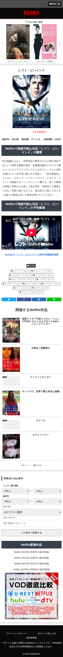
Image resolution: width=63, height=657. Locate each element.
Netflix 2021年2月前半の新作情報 (31, 552)
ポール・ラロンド (32, 284)
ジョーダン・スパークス (21, 275)
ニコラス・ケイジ (46, 279)
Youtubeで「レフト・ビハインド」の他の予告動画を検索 (31, 254)
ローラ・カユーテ (41, 288)
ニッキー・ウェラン (13, 284)
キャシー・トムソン (21, 271)
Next (60, 43)
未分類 (32, 266)
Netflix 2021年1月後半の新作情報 (31, 558)
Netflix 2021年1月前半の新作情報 (31, 563)
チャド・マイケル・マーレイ (22, 279)
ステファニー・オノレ (44, 275)
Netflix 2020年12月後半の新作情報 (31, 569)
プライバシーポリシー (16, 633)
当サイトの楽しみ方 (47, 633)
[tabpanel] (27, 43)
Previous (2, 43)
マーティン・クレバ (52, 284)
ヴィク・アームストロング (32, 292)
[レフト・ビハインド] (39, 299)
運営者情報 (31, 638)
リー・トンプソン (23, 288)
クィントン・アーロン (42, 271)
